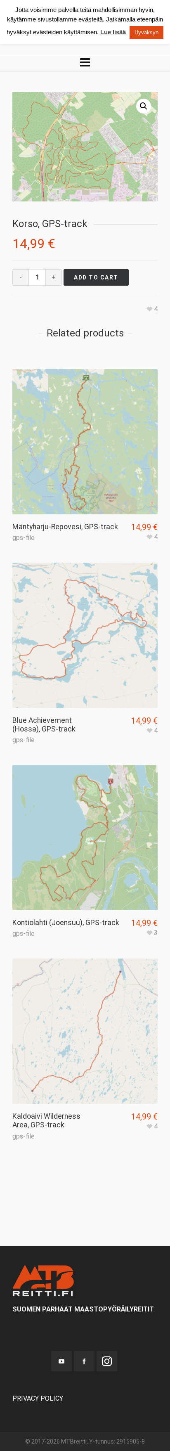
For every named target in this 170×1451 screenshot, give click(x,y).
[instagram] (107, 1361)
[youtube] (61, 1361)
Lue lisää (113, 32)
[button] (143, 106)
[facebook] (84, 1361)
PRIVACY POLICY (37, 1398)
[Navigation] (85, 62)
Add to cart (96, 277)
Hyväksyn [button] (146, 32)
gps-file (23, 538)
